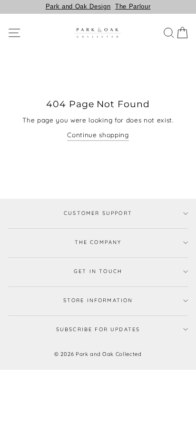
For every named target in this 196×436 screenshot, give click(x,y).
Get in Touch (98, 271)
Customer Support (98, 213)
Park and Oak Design (78, 6)
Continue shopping (98, 135)
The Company (98, 242)
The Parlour (132, 6)
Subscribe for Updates (98, 329)
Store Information (98, 300)
